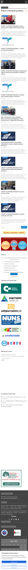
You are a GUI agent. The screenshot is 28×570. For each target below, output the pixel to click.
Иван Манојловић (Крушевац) (11, 265)
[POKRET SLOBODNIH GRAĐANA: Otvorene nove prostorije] (8, 185)
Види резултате (14, 276)
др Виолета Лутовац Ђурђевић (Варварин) (14, 272)
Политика (5, 15)
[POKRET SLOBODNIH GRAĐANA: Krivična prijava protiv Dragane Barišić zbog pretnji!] (8, 19)
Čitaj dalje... (14, 516)
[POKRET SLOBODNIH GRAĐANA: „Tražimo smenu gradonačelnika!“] (8, 42)
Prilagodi (14, 565)
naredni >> (3, 360)
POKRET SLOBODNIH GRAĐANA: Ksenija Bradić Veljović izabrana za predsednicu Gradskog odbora (14, 72)
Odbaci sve (14, 567)
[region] (14, 560)
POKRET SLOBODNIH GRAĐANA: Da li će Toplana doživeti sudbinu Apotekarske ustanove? (12, 169)
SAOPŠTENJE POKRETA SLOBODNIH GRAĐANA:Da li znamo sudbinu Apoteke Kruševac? (12, 144)
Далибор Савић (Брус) (9, 263)
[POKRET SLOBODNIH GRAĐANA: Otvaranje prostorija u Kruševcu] (8, 207)
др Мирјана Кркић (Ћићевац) (11, 270)
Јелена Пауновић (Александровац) (12, 261)
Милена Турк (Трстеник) (10, 268)
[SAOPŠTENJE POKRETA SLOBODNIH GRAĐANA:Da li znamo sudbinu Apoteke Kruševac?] (8, 136)
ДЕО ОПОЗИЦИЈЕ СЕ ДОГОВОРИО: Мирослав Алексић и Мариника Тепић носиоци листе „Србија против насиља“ (12, 119)
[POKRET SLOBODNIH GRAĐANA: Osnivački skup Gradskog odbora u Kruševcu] (8, 88)
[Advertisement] (14, 377)
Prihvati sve (14, 562)
